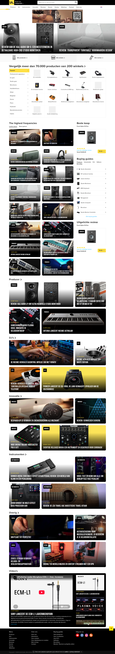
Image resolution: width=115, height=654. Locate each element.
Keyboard (13, 106)
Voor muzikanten (59, 636)
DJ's (94, 162)
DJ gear (12, 78)
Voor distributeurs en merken (39, 640)
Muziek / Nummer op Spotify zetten (64, 644)
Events (50, 7)
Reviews (43, 7)
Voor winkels (35, 638)
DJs (10, 636)
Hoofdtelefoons (14, 88)
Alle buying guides (91, 216)
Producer (13, 7)
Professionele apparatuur (17, 74)
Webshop (64, 7)
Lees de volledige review (84, 150)
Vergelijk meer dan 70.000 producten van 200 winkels (46, 66)
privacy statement (75, 651)
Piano (11, 103)
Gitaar (11, 92)
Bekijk (101, 151)
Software (99, 162)
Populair (12, 70)
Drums (12, 99)
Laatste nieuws (13, 126)
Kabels (12, 114)
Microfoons (13, 85)
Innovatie (35, 7)
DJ (19, 7)
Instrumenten (26, 7)
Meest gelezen (23, 126)
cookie (66, 651)
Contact (33, 644)
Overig (57, 7)
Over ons (79, 7)
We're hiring (34, 642)
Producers (79, 162)
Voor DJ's (56, 638)
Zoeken (76, 2)
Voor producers (58, 634)
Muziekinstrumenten (16, 110)
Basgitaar (12, 96)
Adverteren (34, 636)
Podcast (71, 7)
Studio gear (13, 81)
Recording (79, 164)
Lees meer (14, 624)
